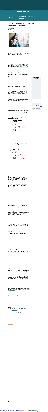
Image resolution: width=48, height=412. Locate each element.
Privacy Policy (24, 410)
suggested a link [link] (22, 65)
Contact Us (5, 410)
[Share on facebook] (15, 31)
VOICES (9, 409)
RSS (6, 410)
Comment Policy (14, 410)
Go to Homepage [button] (14, 310)
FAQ (7, 410)
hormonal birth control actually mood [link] (22, 67)
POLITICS (2, 409)
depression (10, 308)
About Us (1, 410)
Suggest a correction (17, 312)
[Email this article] (16, 31)
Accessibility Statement (20, 410)
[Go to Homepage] (37, 411)
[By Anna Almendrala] (9, 28)
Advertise (3, 410)
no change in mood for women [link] (25, 66)
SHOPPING (16, 409)
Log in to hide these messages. (25, 19)
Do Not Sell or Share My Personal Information (34, 410)
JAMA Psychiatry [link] (21, 305)
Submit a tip (21, 312)
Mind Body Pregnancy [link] (15, 186)
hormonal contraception (23, 308)
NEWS (0, 409)
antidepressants (18, 308)
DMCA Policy (17, 410)
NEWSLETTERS (19, 409)
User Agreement (10, 410)
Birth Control (13, 308)
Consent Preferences (28, 410)
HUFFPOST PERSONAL (12, 409)
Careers (8, 410)
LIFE (7, 409)
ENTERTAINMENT (5, 409)
